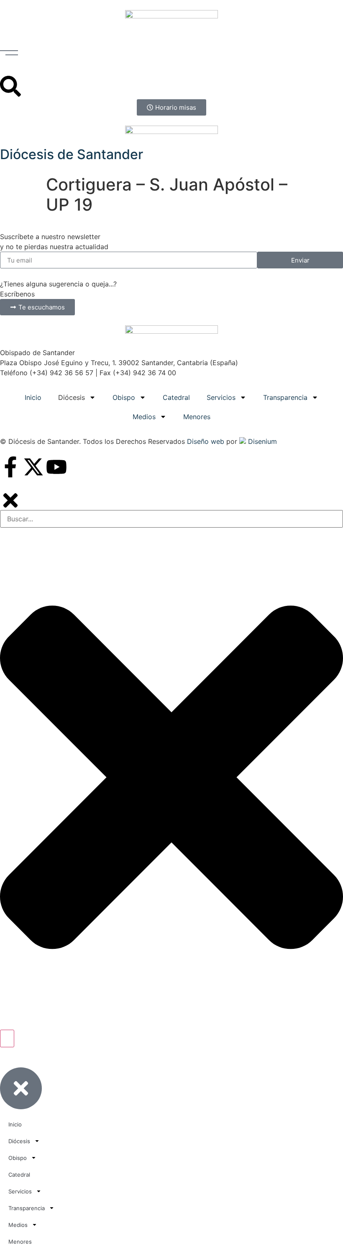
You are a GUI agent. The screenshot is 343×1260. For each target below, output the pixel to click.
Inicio (33, 397)
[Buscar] (7, 1038)
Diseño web (205, 441)
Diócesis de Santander (71, 154)
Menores (196, 416)
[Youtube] (56, 466)
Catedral (176, 397)
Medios (144, 416)
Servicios (221, 397)
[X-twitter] (33, 466)
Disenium (261, 441)
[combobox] (171, 519)
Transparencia (285, 397)
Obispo (124, 397)
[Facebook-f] (10, 466)
